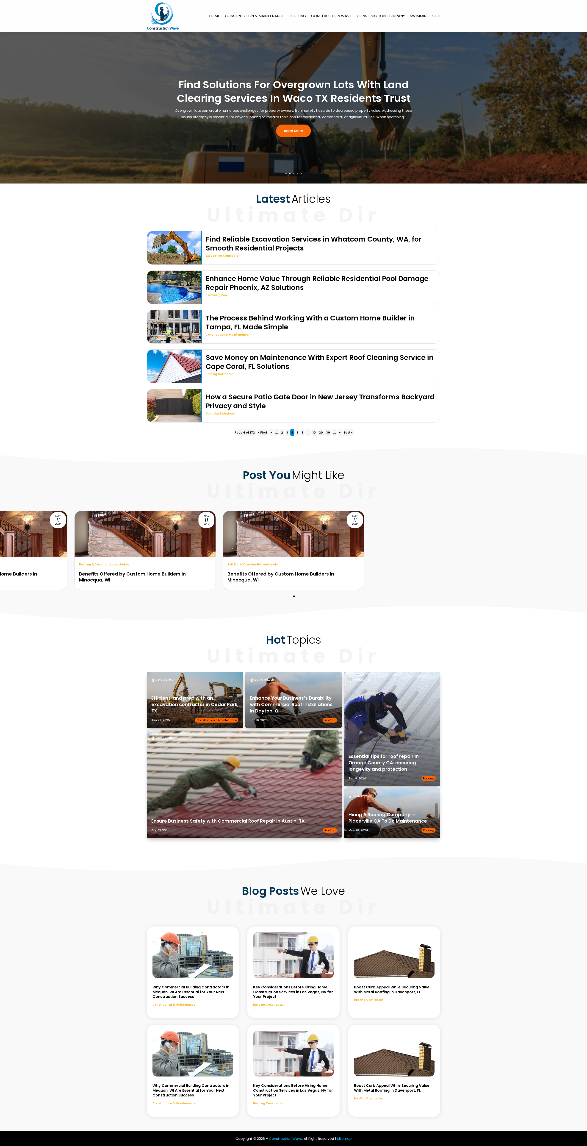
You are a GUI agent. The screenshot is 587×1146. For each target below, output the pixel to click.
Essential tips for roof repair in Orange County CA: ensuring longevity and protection (384, 762)
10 (314, 432)
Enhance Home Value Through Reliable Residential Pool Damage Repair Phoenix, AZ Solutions (317, 283)
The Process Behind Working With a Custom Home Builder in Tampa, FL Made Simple (310, 322)
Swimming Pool (425, 16)
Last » (348, 432)
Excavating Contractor (223, 256)
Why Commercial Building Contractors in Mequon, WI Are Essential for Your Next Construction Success (190, 992)
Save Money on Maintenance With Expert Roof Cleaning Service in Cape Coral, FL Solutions (320, 362)
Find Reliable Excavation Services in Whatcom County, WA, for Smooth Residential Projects (313, 243)
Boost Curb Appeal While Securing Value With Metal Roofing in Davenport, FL (391, 990)
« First (262, 432)
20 (321, 432)
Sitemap (344, 1138)
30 (328, 432)
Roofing (297, 16)
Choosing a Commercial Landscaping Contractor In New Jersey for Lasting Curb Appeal (293, 91)
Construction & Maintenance (254, 16)
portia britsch (165, 679)
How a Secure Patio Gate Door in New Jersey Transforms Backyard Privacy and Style (320, 401)
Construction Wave (331, 16)
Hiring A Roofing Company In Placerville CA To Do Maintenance (388, 817)
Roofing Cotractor (219, 374)
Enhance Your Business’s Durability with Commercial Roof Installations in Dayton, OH (291, 704)
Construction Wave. (286, 1138)
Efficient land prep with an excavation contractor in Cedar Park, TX (194, 704)
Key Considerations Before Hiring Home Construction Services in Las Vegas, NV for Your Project (293, 992)
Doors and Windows (220, 413)
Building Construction (269, 1005)
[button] (294, 596)
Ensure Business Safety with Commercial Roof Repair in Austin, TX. (228, 821)
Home (214, 16)
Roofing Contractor (368, 1000)
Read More (293, 137)
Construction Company (381, 16)
